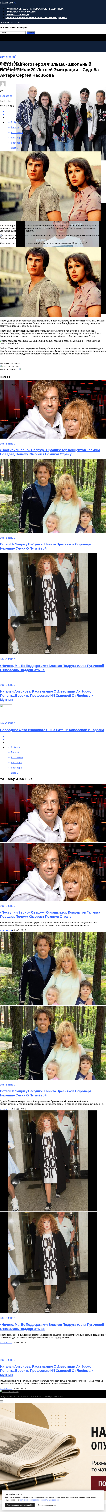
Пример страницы (17, 14)
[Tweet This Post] (56, 739)
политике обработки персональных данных (39, 1500)
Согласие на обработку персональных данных (36, 17)
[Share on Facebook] (56, 736)
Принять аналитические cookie (20, 1505)
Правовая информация (21, 11)
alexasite (6, 95)
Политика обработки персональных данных (34, 8)
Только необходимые (47, 1505)
